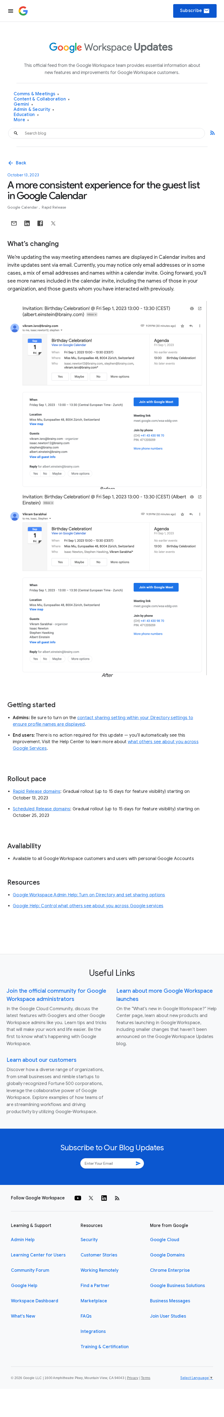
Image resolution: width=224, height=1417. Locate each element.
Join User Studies (168, 1316)
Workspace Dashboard (34, 1301)
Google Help (24, 1285)
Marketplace (94, 1301)
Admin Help (23, 1240)
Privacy (132, 1378)
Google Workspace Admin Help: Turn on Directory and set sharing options (89, 895)
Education (26, 114)
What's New (23, 1316)
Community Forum (30, 1270)
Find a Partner (95, 1285)
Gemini (23, 104)
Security (89, 1240)
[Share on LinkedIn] (27, 223)
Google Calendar (23, 207)
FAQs (86, 1316)
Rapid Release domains (36, 791)
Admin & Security (34, 109)
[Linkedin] (104, 1198)
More (21, 120)
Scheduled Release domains (41, 809)
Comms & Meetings (36, 94)
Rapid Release (54, 207)
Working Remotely (100, 1270)
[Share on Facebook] (40, 223)
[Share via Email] (13, 223)
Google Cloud (164, 1240)
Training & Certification (105, 1347)
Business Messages (170, 1301)
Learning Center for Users (38, 1255)
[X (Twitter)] (91, 1198)
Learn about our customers (41, 1060)
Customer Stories (99, 1255)
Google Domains (167, 1255)
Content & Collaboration (42, 99)
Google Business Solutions (177, 1285)
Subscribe (195, 11)
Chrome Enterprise (170, 1270)
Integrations (93, 1331)
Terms (145, 1378)
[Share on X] (53, 223)
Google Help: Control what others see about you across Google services (88, 906)
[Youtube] (77, 1198)
